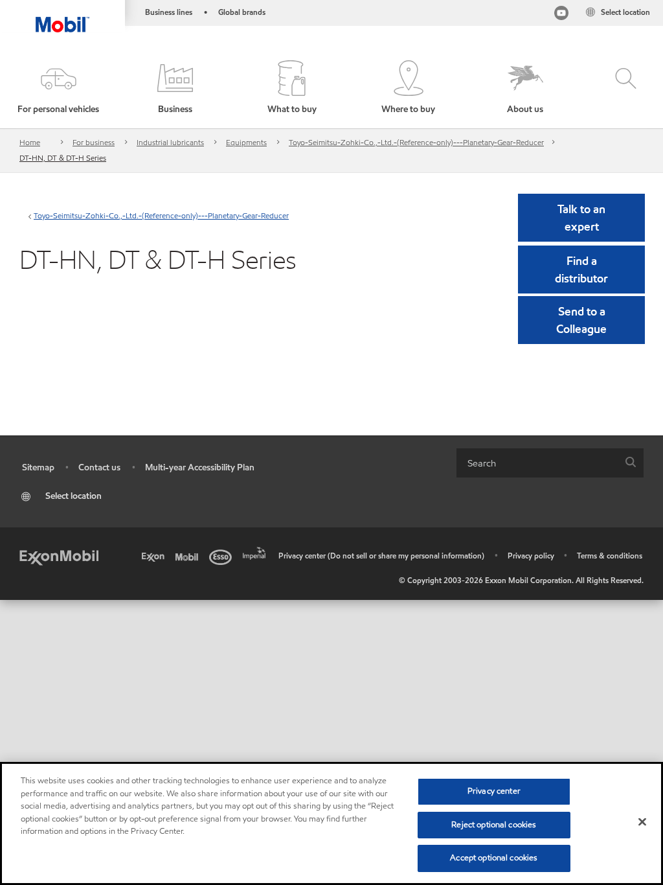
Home (29, 142)
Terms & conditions (609, 555)
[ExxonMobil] (58, 555)
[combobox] (550, 462)
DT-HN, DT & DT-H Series (62, 157)
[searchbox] (537, 462)
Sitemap (38, 467)
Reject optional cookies (493, 825)
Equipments (246, 142)
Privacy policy (531, 555)
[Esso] (222, 555)
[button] (58, 88)
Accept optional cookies (493, 858)
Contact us (99, 467)
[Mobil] (189, 555)
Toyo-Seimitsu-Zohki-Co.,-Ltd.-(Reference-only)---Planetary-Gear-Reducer (416, 142)
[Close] (642, 822)
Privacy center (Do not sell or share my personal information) (381, 555)
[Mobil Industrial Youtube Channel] (561, 14)
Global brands (241, 11)
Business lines (168, 11)
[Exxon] (155, 555)
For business (94, 142)
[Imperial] (256, 552)
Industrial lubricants (170, 142)
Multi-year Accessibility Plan (199, 467)
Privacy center (494, 791)
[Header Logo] (62, 16)
